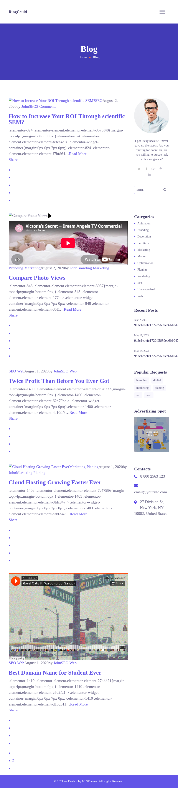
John (25, 106)
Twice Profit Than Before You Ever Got (59, 381)
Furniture (143, 243)
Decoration (144, 236)
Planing (93, 467)
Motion (141, 256)
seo (138, 395)
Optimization (145, 263)
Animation (143, 223)
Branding (16, 268)
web (148, 395)
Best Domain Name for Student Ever (55, 672)
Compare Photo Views (37, 277)
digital (157, 380)
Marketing (32, 268)
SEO (98, 100)
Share (13, 159)
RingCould (18, 12)
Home (83, 57)
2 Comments (46, 106)
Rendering (143, 276)
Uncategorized (146, 289)
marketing (142, 387)
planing (159, 387)
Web (20, 371)
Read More (78, 154)
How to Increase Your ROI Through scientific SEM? (67, 119)
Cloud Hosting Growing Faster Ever (55, 482)
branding (141, 380)
